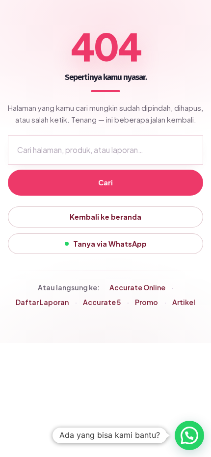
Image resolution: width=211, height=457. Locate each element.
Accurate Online (137, 287)
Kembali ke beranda (105, 216)
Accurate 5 (102, 302)
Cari (105, 182)
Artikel (183, 302)
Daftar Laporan (42, 302)
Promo (146, 302)
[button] (189, 435)
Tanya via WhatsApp (110, 243)
